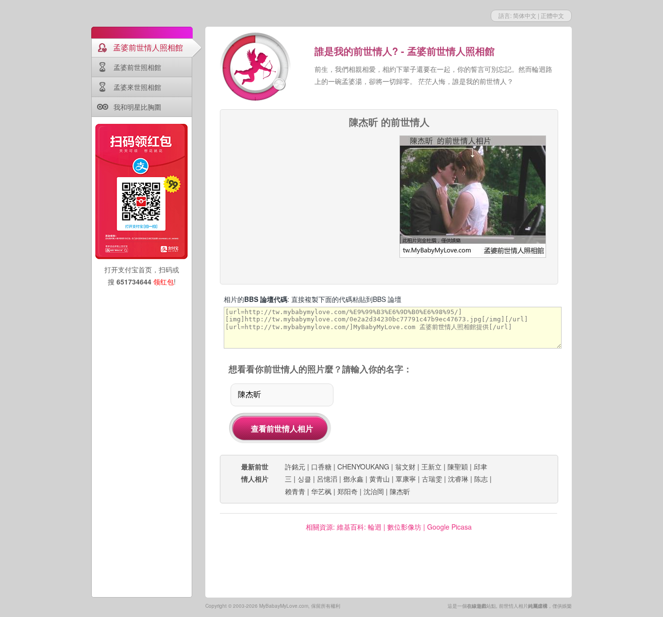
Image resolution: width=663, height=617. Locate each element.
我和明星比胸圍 (137, 107)
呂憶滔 (327, 479)
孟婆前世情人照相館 (148, 47)
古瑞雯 (432, 479)
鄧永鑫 (353, 479)
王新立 (431, 466)
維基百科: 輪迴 (359, 527)
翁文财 (405, 466)
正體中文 (552, 15)
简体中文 (524, 15)
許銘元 (295, 466)
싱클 (304, 479)
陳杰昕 (400, 491)
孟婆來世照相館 (137, 87)
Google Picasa (449, 527)
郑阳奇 (347, 491)
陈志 (481, 479)
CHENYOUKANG (363, 466)
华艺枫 (321, 491)
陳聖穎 (458, 466)
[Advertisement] (306, 196)
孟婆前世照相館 (137, 67)
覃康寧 (406, 479)
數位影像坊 (404, 527)
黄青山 (379, 479)
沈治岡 (374, 491)
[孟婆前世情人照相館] (256, 68)
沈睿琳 (458, 479)
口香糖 (321, 466)
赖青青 (295, 491)
